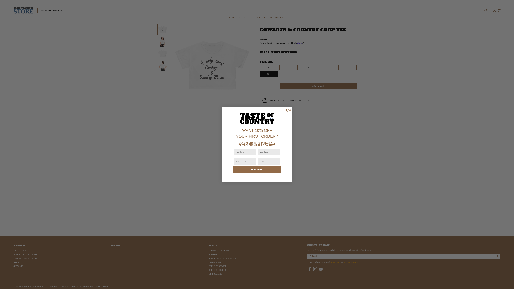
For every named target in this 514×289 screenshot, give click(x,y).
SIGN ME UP (257, 169)
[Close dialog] (288, 110)
